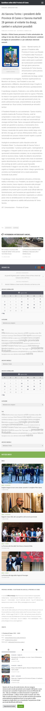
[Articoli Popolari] (22, 650)
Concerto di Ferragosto (37, 335)
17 (21, 305)
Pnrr (30, 348)
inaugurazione (25, 346)
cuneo (4, 345)
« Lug (3, 313)
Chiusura (19, 335)
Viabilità (19, 655)
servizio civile (17, 354)
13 (40, 302)
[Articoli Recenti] (8, 650)
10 (21, 302)
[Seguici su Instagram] (39, 267)
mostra (11, 348)
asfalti (26, 333)
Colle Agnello (27, 335)
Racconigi (30, 351)
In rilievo (4, 7)
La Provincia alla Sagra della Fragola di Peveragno (15, 575)
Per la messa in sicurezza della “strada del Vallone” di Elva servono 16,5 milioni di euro (11, 252)
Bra (40, 333)
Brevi (3, 485)
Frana (16, 346)
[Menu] (42, 2)
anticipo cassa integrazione (17, 333)
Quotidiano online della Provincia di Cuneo (15, 3)
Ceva (15, 335)
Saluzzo (40, 351)
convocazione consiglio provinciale (30, 343)
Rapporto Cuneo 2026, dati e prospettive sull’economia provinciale (19, 517)
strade (23, 354)
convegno (5, 343)
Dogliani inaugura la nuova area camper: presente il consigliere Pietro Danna (22, 487)
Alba (3, 333)
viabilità (29, 353)
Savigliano (4, 354)
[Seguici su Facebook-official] (35, 267)
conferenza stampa (7, 338)
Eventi (7, 544)
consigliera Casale (17, 338)
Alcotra (8, 333)
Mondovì (5, 348)
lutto (30, 345)
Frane (19, 346)
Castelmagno (10, 335)
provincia (24, 351)
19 (34, 305)
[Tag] (36, 650)
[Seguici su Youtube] (42, 267)
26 (34, 307)
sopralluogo (15, 227)
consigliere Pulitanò (13, 340)
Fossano (10, 346)
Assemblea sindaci (34, 333)
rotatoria (34, 351)
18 (28, 305)
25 (28, 307)
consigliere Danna (27, 338)
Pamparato (16, 348)
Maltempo (35, 346)
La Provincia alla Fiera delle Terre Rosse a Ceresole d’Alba (17, 546)
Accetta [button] (21, 706)
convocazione (16, 342)
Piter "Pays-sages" (24, 348)
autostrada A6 (8, 227)
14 (4, 305)
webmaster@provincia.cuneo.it (16, 642)
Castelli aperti (4, 335)
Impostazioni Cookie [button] (9, 706)
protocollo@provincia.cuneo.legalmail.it (15, 637)
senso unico (10, 354)
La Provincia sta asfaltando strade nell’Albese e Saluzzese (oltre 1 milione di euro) (31, 252)
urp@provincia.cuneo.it (11, 640)
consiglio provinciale (29, 340)
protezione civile (16, 351)
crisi (39, 343)
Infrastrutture (13, 7)
